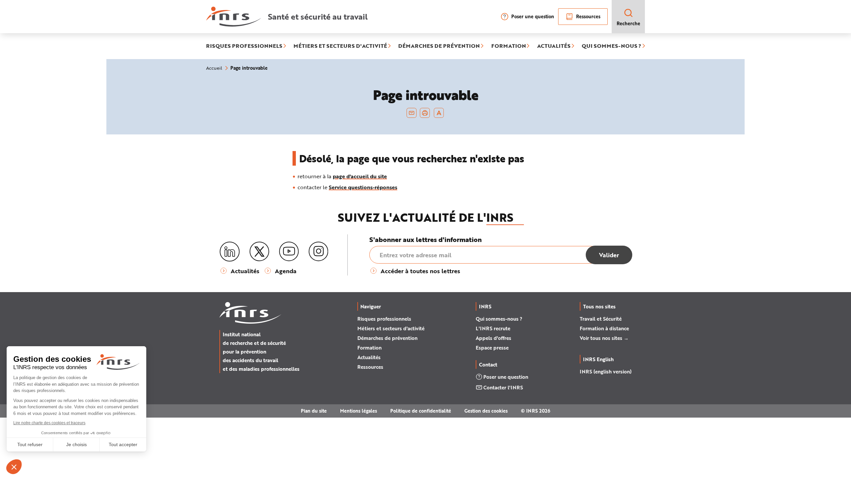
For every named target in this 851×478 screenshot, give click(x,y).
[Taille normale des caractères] (438, 113)
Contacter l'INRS (503, 387)
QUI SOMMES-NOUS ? (611, 46)
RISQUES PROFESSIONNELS (244, 46)
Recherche (628, 23)
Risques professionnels (384, 318)
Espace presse (492, 347)
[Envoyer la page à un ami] (412, 113)
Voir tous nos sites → (604, 338)
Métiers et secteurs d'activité (391, 328)
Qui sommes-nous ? (499, 318)
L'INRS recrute (493, 328)
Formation (369, 347)
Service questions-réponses (363, 187)
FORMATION (508, 46)
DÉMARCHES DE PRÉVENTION (439, 46)
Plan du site (314, 410)
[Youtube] (289, 251)
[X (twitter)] (259, 251)
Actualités (369, 357)
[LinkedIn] (230, 251)
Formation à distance (604, 328)
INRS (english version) (606, 371)
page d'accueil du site (360, 176)
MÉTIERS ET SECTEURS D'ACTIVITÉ (340, 46)
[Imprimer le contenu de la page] (425, 113)
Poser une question (532, 16)
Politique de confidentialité (420, 410)
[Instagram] (318, 251)
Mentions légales (358, 410)
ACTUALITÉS (553, 46)
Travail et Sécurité (601, 318)
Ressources (588, 16)
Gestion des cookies (486, 410)
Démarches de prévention (387, 338)
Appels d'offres (493, 338)
